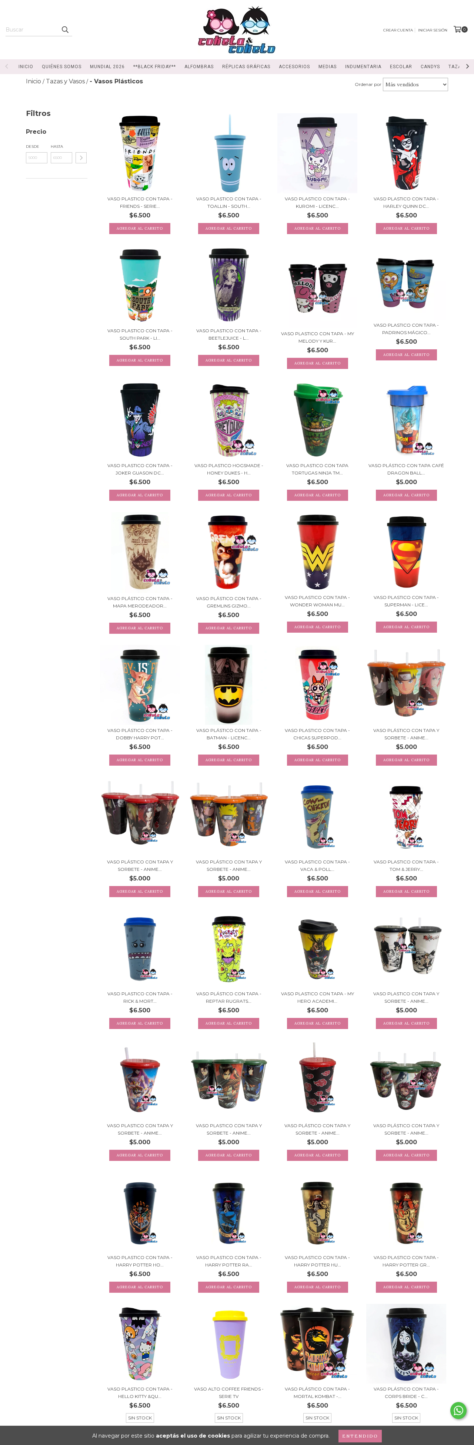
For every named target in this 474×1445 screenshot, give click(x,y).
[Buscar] (64, 29)
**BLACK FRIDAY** (154, 66)
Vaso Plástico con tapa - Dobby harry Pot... (140, 734)
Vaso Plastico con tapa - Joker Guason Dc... (140, 469)
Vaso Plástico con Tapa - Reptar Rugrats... (228, 997)
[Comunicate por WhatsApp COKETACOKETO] (458, 1410)
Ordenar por (368, 84)
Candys (430, 66)
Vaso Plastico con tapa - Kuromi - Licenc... (317, 202)
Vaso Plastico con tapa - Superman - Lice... (406, 601)
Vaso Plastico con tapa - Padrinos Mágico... (406, 328)
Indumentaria (363, 66)
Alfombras (199, 66)
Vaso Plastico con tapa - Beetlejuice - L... (228, 334)
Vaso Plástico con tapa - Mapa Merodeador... (140, 602)
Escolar (401, 66)
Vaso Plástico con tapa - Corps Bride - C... (406, 1392)
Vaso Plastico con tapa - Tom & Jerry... (406, 865)
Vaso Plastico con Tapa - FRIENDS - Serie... (140, 202)
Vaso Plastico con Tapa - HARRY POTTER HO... (140, 1261)
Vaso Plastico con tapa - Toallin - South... (228, 202)
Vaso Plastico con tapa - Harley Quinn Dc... (406, 202)
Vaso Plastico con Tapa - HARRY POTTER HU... (317, 1261)
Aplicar (81, 157)
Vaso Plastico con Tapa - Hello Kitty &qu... (140, 1392)
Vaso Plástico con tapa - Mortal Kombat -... (317, 1392)
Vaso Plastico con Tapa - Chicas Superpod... (317, 734)
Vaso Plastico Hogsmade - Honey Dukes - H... (228, 469)
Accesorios (294, 66)
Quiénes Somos (61, 66)
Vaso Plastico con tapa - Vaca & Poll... (317, 865)
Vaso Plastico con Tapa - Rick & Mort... (140, 997)
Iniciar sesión (432, 30)
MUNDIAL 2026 (107, 66)
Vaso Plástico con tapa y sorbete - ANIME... (406, 734)
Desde (32, 146)
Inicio (26, 66)
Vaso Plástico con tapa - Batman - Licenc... (228, 734)
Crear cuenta (398, 30)
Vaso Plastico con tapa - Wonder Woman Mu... (317, 601)
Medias (327, 66)
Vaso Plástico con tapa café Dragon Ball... (406, 469)
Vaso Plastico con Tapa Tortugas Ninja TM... (317, 469)
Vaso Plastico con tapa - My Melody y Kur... (317, 337)
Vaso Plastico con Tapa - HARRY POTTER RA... (228, 1261)
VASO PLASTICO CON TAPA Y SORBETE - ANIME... (406, 997)
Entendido (360, 1436)
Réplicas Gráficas (246, 66)
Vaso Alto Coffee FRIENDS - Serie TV (229, 1392)
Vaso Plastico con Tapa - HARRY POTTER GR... (406, 1261)
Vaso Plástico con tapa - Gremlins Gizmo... (228, 602)
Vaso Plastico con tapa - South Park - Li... (140, 334)
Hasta (57, 146)
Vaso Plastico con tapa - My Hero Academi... (317, 997)
